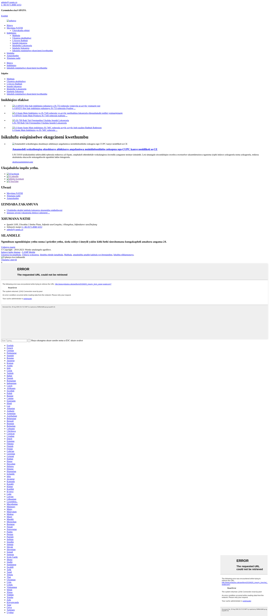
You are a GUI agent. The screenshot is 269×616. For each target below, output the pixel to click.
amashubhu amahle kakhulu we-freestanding (92, 255)
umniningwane (26, 162)
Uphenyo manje (8, 247)
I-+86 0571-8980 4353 (32, 227)
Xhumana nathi (13, 58)
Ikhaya (10, 25)
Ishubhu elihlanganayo (123, 255)
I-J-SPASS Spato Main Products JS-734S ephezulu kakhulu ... (39, 115)
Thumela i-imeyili (9, 260)
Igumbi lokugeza (19, 43)
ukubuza (16, 162)
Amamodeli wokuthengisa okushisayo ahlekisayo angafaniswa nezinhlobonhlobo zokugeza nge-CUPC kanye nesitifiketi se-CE (84, 149)
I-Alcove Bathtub (20, 40)
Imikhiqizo (11, 33)
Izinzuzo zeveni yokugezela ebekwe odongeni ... (28, 213)
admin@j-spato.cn (15, 229)
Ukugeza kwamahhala (11, 255)
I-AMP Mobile (28, 252)
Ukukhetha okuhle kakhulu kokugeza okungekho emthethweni (34, 210)
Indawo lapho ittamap (10, 252)
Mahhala (16, 35)
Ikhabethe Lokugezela (22, 45)
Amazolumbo (13, 55)
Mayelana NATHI (15, 28)
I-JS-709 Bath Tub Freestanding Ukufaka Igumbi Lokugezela (39, 123)
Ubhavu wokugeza (30, 255)
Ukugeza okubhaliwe (21, 38)
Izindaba (10, 53)
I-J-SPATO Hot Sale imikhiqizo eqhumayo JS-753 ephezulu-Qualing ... (44, 108)
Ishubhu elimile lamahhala (51, 255)
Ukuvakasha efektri (21, 30)
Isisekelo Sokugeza (20, 48)
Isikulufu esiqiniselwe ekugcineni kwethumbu (32, 50)
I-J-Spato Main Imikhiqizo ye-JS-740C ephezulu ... (34, 130)
